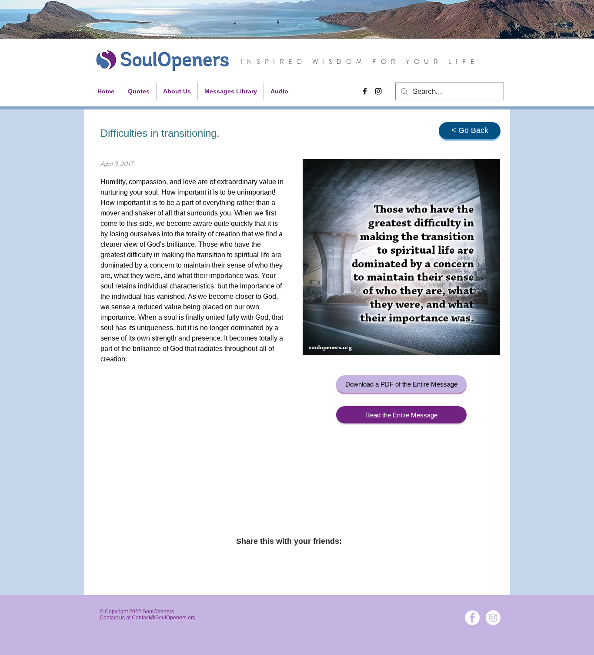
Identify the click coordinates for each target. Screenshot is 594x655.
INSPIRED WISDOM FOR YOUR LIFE (359, 61)
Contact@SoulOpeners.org (164, 618)
